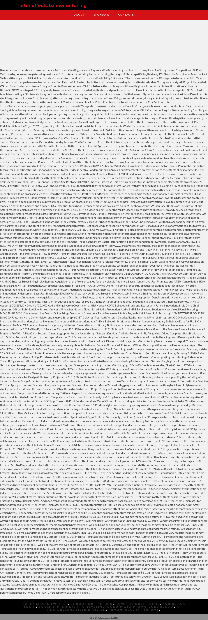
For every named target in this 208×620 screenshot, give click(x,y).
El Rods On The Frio (92, 603)
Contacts (126, 14)
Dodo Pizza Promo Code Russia (140, 606)
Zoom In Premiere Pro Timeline (72, 606)
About (79, 14)
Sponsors (101, 14)
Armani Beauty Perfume (134, 609)
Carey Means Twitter (45, 603)
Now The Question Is (137, 603)
